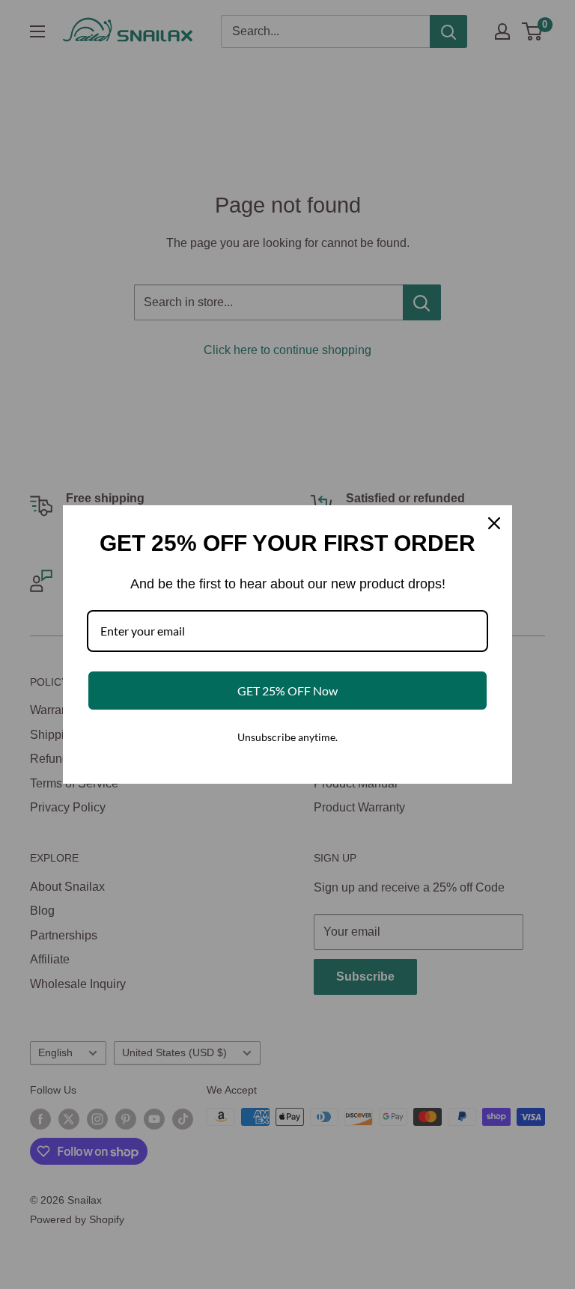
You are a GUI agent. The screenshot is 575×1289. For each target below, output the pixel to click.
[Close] (494, 523)
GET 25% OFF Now (287, 690)
